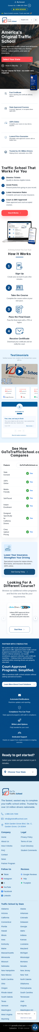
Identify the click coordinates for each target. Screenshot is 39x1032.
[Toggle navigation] (36, 20)
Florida (4, 926)
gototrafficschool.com (18, 1025)
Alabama (5, 909)
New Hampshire (8, 970)
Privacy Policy (26, 837)
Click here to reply (26, 1018)
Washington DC (26, 1010)
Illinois (3, 935)
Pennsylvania (25, 988)
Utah (22, 1001)
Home (3, 837)
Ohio (3, 983)
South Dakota (7, 997)
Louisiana (24, 944)
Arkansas (24, 913)
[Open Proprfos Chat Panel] (35, 1027)
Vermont (4, 1005)
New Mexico (6, 975)
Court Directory (27, 846)
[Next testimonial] (23, 431)
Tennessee (24, 997)
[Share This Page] (29, 5)
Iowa (3, 939)
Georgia (23, 926)
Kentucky (5, 944)
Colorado (24, 917)
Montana (24, 961)
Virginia (23, 1005)
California (5, 917)
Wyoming (5, 1019)
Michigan (24, 953)
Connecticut (6, 922)
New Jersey (25, 970)
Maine (3, 948)
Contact (4, 855)
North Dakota (25, 979)
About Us (5, 841)
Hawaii (4, 931)
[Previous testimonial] (15, 431)
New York (24, 975)
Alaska (23, 909)
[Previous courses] (3, 618)
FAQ (3, 850)
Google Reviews (9, 397)
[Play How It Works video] (19, 374)
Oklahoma (24, 983)
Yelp (23, 397)
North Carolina (7, 979)
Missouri (4, 961)
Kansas (23, 939)
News (3, 859)
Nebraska (5, 966)
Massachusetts (7, 953)
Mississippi (24, 957)
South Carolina (26, 992)
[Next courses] (35, 618)
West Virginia (6, 1014)
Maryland (24, 948)
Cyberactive (13, 1028)
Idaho (22, 931)
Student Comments (29, 850)
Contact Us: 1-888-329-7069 (17, 5)
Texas (3, 1001)
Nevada (23, 966)
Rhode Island (6, 992)
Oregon (4, 988)
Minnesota (5, 957)
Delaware (24, 922)
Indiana (23, 935)
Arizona (4, 913)
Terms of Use (26, 841)
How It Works (6, 846)
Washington (6, 1010)
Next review (29, 425)
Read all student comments (19, 435)
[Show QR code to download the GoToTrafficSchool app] (34, 82)
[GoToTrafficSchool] (10, 20)
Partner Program (8, 863)
